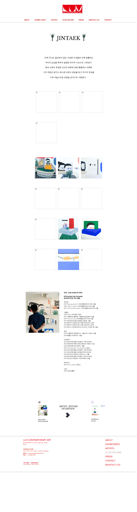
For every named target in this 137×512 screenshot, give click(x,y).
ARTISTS (109, 448)
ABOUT (109, 440)
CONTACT (110, 460)
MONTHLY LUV (112, 465)
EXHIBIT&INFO (112, 444)
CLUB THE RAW (113, 452)
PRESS (108, 456)
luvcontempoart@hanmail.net (36, 453)
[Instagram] (39, 402)
